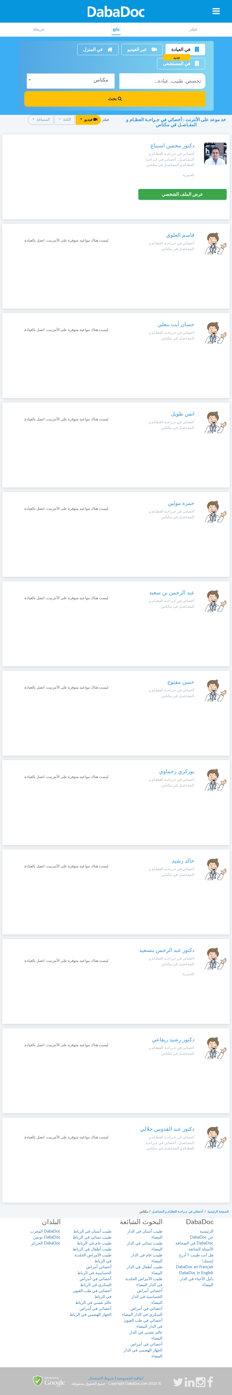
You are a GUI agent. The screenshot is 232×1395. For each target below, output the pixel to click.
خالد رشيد (183, 861)
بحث (113, 98)
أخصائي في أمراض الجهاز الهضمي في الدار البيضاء (143, 1350)
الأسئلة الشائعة (200, 1249)
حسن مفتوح (180, 682)
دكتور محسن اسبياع (172, 146)
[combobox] (71, 81)
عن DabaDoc (201, 1237)
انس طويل (182, 414)
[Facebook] (210, 1385)
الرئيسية (206, 1231)
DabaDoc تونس (47, 1237)
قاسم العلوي (180, 235)
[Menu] (216, 11)
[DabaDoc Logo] (116, 11)
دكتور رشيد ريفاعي (173, 1040)
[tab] (193, 29)
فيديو (88, 120)
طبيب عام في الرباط (94, 1243)
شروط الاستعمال (101, 1378)
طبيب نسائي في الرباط (92, 1237)
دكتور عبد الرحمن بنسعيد (166, 950)
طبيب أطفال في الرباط (92, 1249)
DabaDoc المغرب (45, 1231)
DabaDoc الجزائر (46, 1243)
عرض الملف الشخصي (182, 194)
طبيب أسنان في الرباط (92, 1231)
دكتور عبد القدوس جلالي (167, 1129)
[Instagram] (200, 1385)
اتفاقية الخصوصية (130, 1378)
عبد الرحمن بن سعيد (171, 593)
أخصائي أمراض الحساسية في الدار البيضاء (146, 1297)
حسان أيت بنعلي (176, 324)
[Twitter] (178, 1385)
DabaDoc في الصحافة (194, 1243)
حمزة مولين (181, 503)
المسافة (43, 120)
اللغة (66, 120)
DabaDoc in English (196, 1273)
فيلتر (193, 29)
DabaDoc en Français (194, 1267)
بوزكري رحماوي (176, 771)
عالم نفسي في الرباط (93, 1303)
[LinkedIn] (189, 1385)
